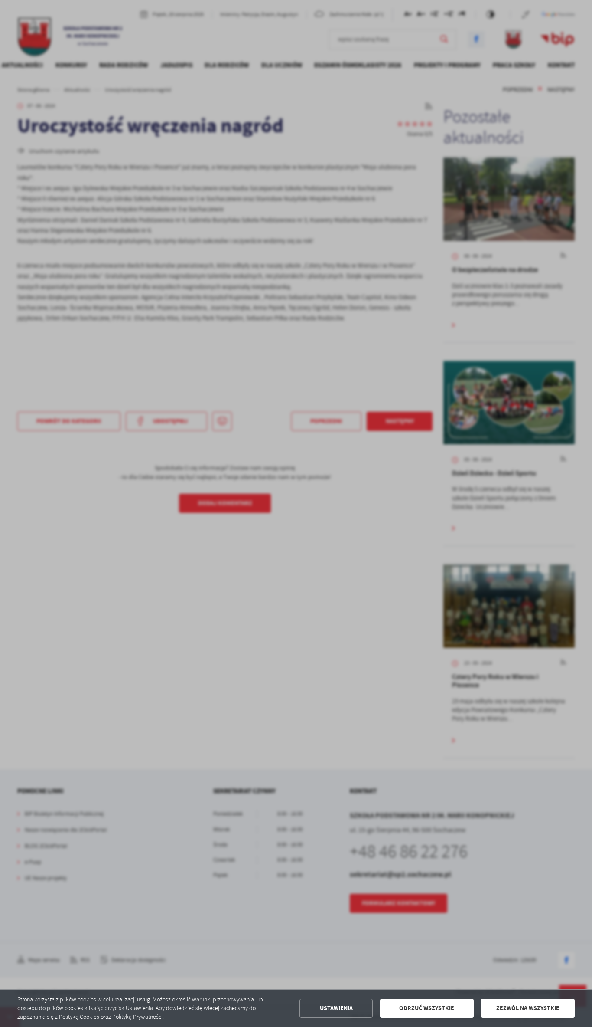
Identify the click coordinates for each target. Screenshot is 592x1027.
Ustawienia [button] (336, 1008)
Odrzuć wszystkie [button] (426, 1008)
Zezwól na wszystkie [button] (527, 1008)
